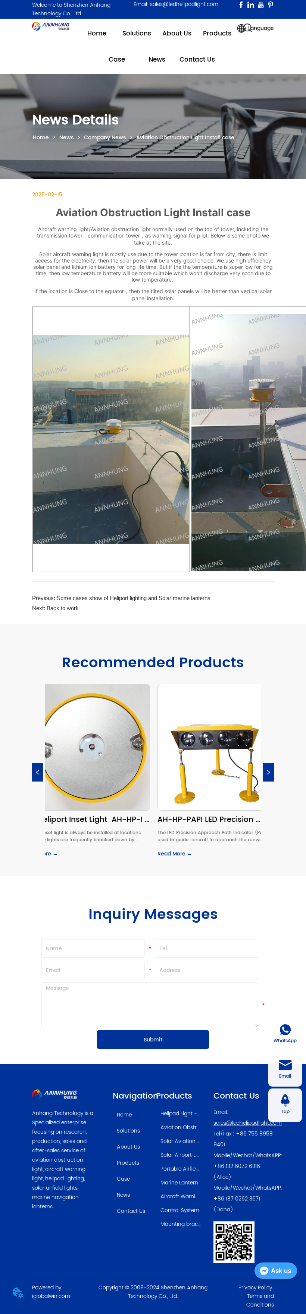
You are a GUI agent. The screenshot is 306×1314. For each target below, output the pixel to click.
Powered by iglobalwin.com (51, 1292)
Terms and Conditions (260, 1300)
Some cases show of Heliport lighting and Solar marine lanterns (133, 598)
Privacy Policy (255, 1287)
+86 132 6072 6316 (236, 1166)
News (66, 137)
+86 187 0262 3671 (236, 1199)
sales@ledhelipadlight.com (247, 1123)
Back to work (63, 608)
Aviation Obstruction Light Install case (185, 137)
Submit (153, 1039)
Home (41, 137)
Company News (105, 137)
